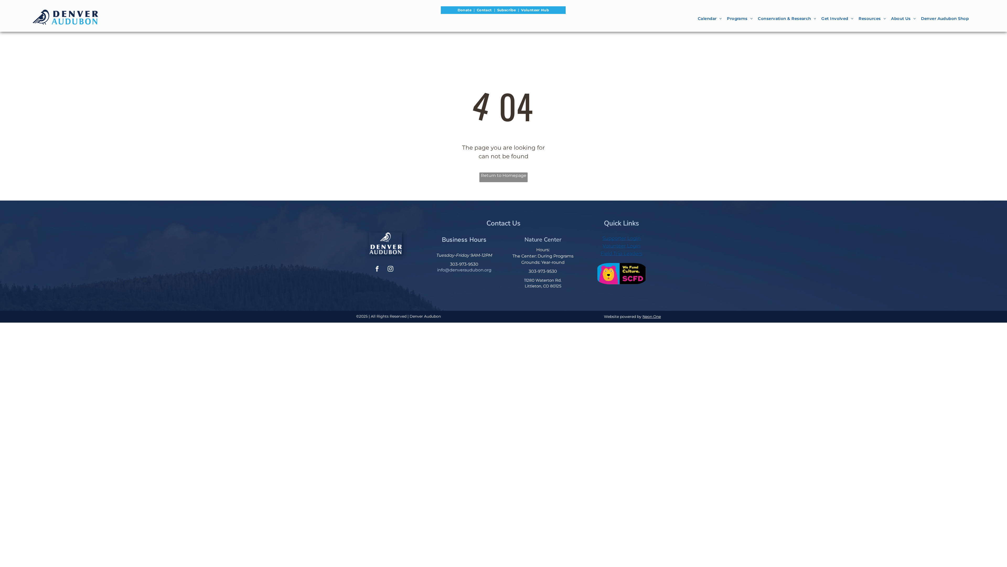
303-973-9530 (464, 264)
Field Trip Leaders (621, 253)
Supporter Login (621, 238)
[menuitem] (465, 10)
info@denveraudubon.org (464, 269)
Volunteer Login (621, 246)
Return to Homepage (503, 175)
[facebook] (377, 269)
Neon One (651, 316)
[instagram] (390, 269)
